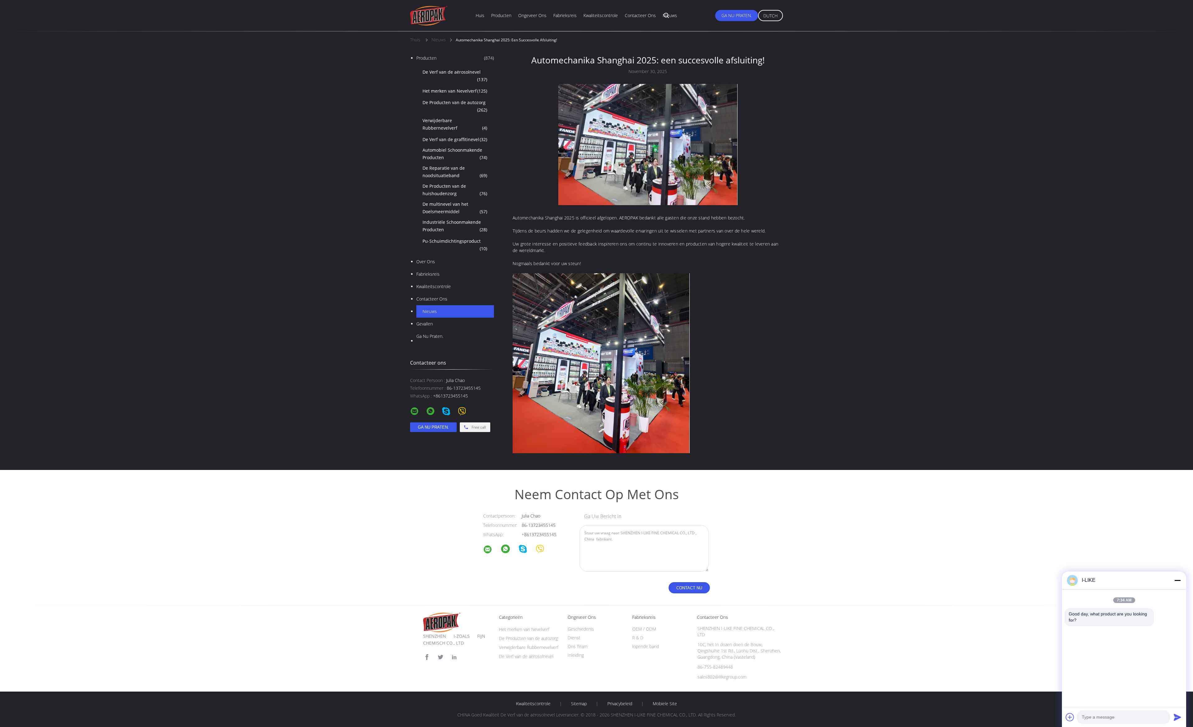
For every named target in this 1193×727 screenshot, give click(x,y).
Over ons (425, 262)
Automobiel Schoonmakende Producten (455, 153)
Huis (480, 15)
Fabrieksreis (565, 15)
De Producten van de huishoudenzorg (455, 189)
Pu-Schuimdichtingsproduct (455, 244)
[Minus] (1177, 580)
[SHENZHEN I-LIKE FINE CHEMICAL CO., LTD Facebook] (427, 657)
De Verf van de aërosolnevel (455, 75)
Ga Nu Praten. (736, 15)
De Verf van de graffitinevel (455, 139)
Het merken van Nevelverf (455, 91)
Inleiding (576, 655)
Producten (501, 15)
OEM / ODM (644, 629)
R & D (637, 638)
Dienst (574, 638)
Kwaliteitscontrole (600, 15)
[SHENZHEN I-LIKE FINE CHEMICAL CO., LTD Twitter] (440, 657)
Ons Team (577, 646)
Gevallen (424, 324)
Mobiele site (665, 704)
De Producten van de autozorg (455, 106)
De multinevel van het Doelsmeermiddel (455, 207)
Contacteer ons (640, 15)
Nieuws (670, 15)
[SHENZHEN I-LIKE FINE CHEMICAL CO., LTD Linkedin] (454, 657)
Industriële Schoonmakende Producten (455, 225)
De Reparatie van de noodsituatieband (455, 171)
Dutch (770, 16)
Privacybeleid (619, 704)
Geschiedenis (581, 629)
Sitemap (579, 704)
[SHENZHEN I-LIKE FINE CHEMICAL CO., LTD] (491, 550)
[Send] (1177, 717)
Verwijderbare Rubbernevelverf (455, 124)
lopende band (645, 646)
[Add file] (1070, 717)
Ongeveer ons (532, 15)
